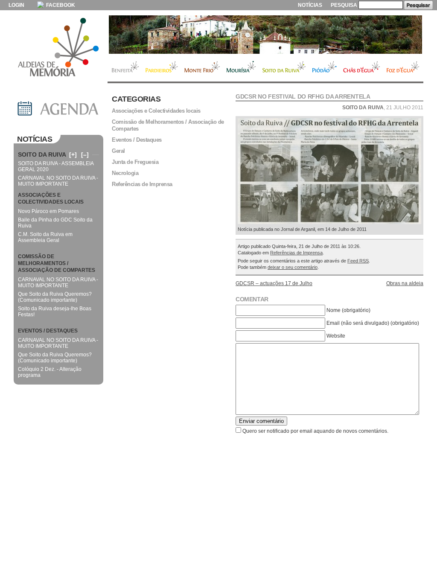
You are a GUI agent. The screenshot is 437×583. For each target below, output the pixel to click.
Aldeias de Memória (58, 48)
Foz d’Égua (403, 68)
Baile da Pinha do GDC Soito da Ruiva (55, 223)
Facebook (60, 5)
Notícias (310, 5)
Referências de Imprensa (296, 252)
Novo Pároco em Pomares (48, 211)
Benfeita (125, 68)
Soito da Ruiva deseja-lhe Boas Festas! (54, 312)
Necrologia (125, 173)
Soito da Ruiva (284, 68)
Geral (118, 151)
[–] (85, 154)
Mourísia (241, 68)
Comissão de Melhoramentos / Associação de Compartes (168, 125)
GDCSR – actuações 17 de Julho (274, 283)
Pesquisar (418, 5)
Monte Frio (202, 68)
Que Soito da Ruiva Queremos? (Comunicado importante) (55, 297)
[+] (73, 154)
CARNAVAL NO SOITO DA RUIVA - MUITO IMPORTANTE (58, 181)
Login (16, 5)
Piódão (324, 68)
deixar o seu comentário (293, 267)
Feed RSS (358, 260)
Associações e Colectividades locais (156, 111)
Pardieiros (161, 68)
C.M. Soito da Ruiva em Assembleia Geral (45, 237)
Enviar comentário (261, 421)
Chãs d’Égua (361, 68)
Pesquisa (344, 5)
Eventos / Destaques (137, 140)
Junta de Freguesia (135, 162)
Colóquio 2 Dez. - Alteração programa (50, 372)
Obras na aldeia (404, 283)
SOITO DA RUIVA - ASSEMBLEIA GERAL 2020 (55, 166)
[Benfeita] (265, 34)
